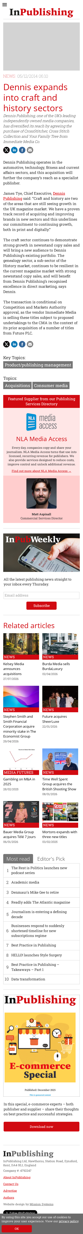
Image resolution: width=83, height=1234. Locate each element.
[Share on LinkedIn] (14, 150)
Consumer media (51, 385)
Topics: (10, 378)
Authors (8, 1197)
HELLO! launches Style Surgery (36, 955)
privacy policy (68, 1221)
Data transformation (28, 979)
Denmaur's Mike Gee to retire (35, 892)
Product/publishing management (38, 365)
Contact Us (10, 1184)
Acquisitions (17, 385)
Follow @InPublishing (22, 1213)
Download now (41, 1126)
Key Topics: (14, 357)
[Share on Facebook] (22, 150)
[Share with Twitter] (6, 150)
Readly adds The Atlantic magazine (40, 902)
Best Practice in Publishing (33, 945)
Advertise (10, 1191)
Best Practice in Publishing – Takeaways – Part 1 (35, 967)
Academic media (25, 882)
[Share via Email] (30, 150)
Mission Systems (41, 1204)
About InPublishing (16, 1177)
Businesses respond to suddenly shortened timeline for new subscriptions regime (37, 930)
